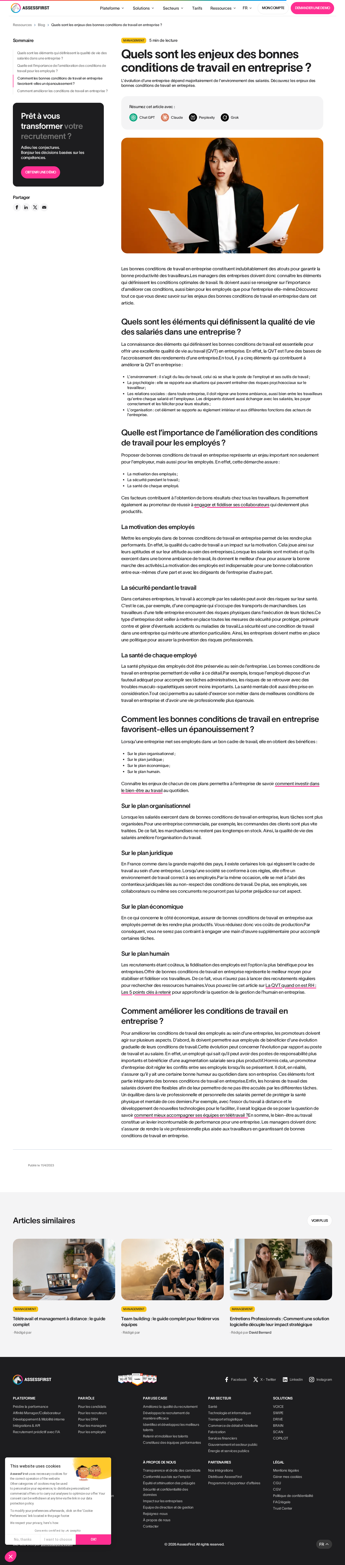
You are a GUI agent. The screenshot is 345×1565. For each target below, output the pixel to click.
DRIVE (278, 1419)
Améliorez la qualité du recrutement (170, 1407)
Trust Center (282, 1508)
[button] (11, 1556)
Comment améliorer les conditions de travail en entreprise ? (62, 91)
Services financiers (222, 1438)
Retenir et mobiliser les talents (165, 1436)
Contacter (150, 1526)
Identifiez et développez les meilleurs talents (171, 1427)
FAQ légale (281, 1502)
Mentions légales (286, 1470)
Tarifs (197, 8)
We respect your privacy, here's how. (34, 1523)
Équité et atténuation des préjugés (169, 1483)
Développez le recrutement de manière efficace (166, 1415)
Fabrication (217, 1432)
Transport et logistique (225, 1419)
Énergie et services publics (228, 1451)
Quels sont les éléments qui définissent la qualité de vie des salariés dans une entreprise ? (62, 55)
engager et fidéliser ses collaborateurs (231, 504)
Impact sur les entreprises (163, 1501)
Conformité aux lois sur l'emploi (166, 1477)
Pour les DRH (88, 1419)
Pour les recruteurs (92, 1413)
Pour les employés (92, 1432)
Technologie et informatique (229, 1413)
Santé (212, 1407)
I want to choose (58, 1539)
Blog (41, 25)
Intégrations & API (26, 1426)
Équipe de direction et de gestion (168, 1507)
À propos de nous (156, 1520)
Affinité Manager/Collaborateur (37, 1413)
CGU (277, 1483)
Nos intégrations (220, 1470)
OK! (93, 1539)
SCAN (278, 1432)
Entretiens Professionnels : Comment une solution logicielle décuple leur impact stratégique (279, 1321)
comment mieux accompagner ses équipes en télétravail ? (191, 1115)
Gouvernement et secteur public (233, 1444)
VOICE (278, 1407)
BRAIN (278, 1426)
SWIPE (278, 1413)
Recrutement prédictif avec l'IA (36, 1432)
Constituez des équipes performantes (172, 1442)
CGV (277, 1489)
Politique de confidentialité (293, 1496)
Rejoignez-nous (155, 1514)
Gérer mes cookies (287, 1477)
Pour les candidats (92, 1407)
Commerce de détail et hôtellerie (233, 1426)
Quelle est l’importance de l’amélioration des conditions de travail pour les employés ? (61, 68)
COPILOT (280, 1438)
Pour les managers (92, 1426)
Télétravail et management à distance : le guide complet (59, 1321)
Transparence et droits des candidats (172, 1470)
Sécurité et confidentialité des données (165, 1492)
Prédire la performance (30, 1407)
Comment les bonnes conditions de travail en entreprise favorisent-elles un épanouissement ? (60, 81)
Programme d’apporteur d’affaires (234, 1483)
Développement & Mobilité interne (39, 1419)
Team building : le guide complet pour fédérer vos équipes (170, 1321)
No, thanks (23, 1539)
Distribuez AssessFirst (225, 1477)
